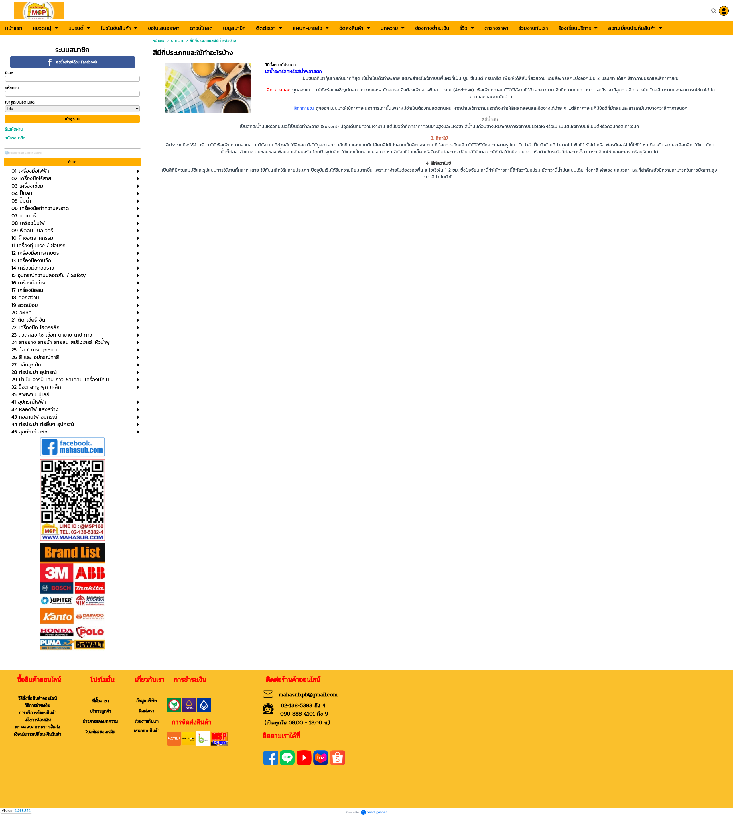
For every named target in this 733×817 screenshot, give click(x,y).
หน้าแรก (159, 41)
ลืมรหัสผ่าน (14, 129)
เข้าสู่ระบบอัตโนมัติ (20, 102)
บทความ (177, 41)
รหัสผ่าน (12, 88)
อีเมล (9, 73)
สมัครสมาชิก (15, 138)
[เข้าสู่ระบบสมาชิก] (724, 11)
